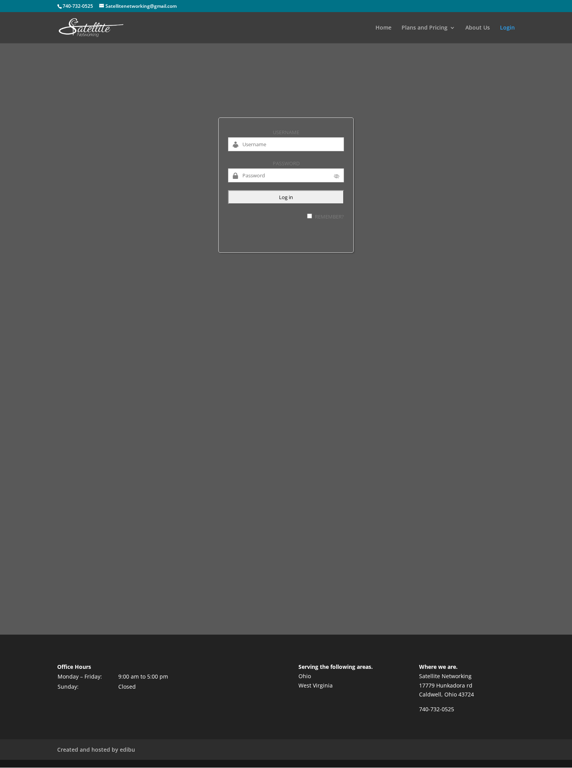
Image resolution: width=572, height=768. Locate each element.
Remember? (329, 216)
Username (286, 132)
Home (383, 28)
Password (286, 163)
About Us (477, 28)
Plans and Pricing (424, 28)
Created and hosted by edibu (96, 749)
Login (507, 28)
